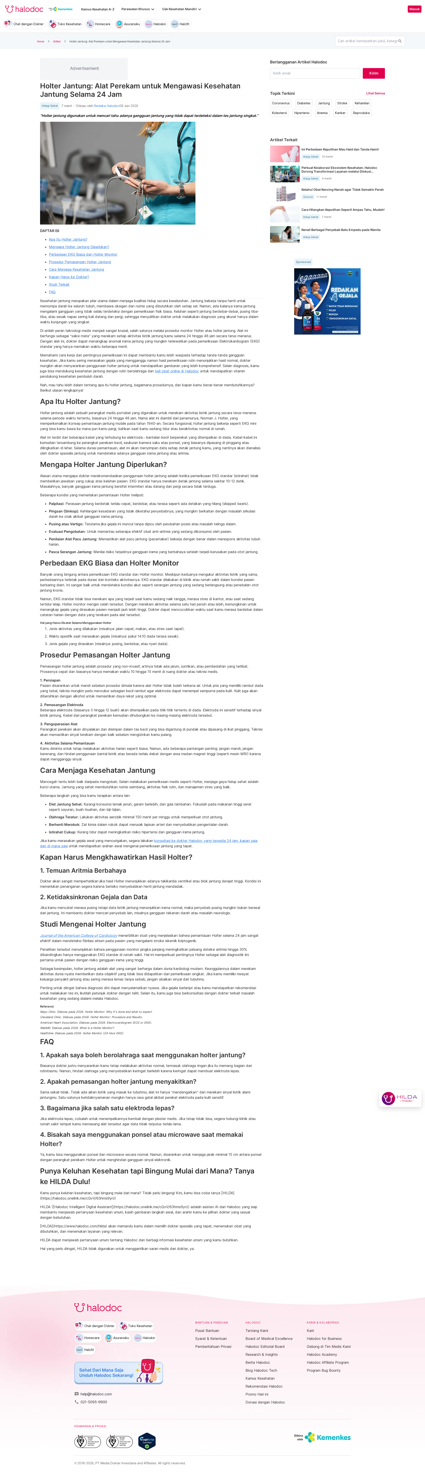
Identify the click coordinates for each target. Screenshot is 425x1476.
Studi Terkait (59, 284)
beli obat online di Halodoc (177, 371)
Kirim (373, 73)
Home (40, 41)
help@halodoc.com (93, 1394)
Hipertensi (301, 113)
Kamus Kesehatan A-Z (97, 9)
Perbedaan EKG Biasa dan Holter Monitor (83, 254)
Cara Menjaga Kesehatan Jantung (76, 269)
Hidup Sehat (50, 105)
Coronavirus (281, 103)
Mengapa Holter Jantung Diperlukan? (79, 247)
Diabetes (304, 103)
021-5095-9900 (90, 1402)
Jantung (324, 103)
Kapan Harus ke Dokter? (69, 277)
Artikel (57, 41)
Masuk (415, 9)
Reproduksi (361, 113)
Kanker (340, 113)
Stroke (342, 103)
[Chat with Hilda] (400, 1098)
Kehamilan (362, 103)
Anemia (322, 113)
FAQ (52, 292)
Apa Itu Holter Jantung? (68, 239)
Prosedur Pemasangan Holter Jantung (80, 262)
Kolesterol (279, 113)
